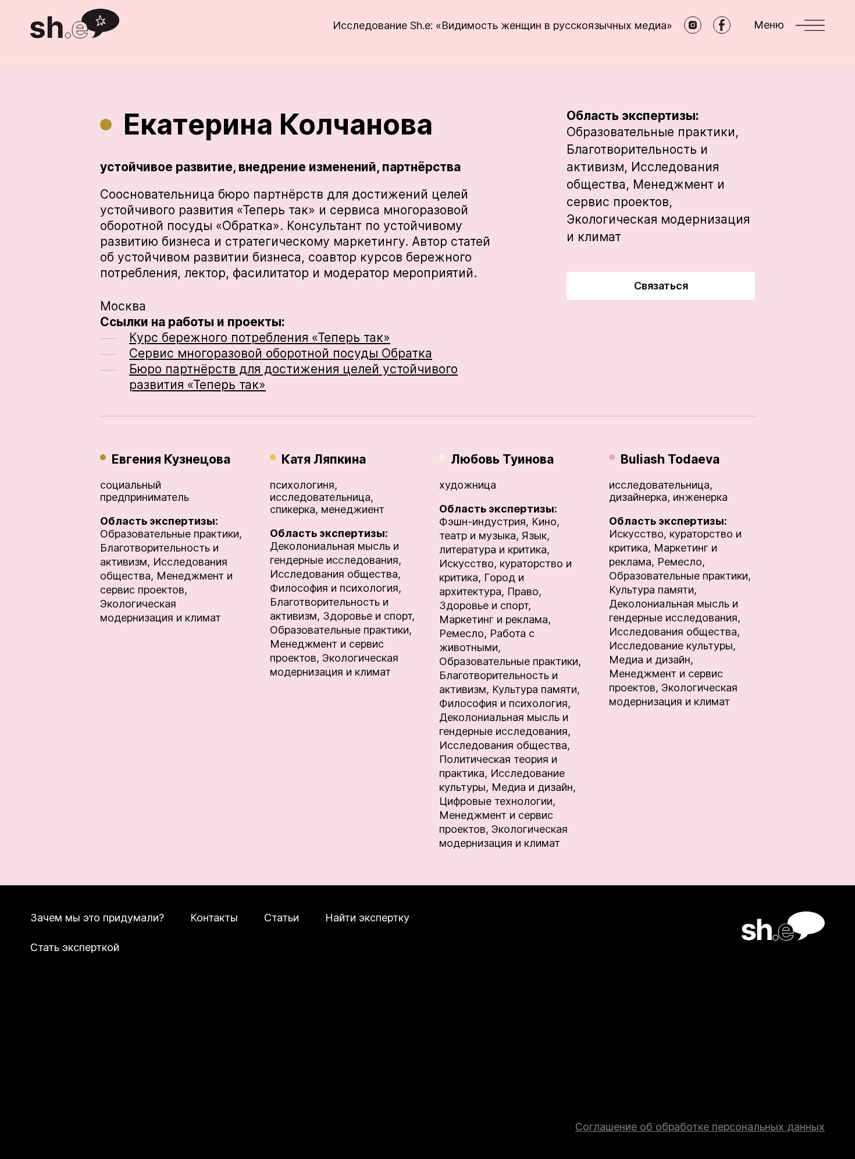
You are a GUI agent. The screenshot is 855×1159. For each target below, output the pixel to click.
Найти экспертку (367, 917)
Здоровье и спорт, (369, 616)
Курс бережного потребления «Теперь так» (259, 337)
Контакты (214, 917)
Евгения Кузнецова (171, 459)
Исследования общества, (335, 574)
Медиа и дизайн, (533, 787)
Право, (524, 591)
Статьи (281, 917)
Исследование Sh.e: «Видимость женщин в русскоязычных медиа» (502, 25)
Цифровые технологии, (497, 801)
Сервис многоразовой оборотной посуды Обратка (280, 353)
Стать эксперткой (74, 947)
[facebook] (722, 25)
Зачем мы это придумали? (97, 917)
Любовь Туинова (502, 459)
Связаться (661, 286)
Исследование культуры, (672, 645)
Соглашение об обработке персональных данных (700, 1127)
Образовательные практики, (653, 132)
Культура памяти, (536, 689)
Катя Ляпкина (324, 459)
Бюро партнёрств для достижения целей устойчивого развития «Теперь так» (293, 377)
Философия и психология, (335, 588)
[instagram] (692, 25)
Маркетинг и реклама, (495, 619)
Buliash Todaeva (670, 459)
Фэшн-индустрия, (484, 521)
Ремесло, (463, 633)
